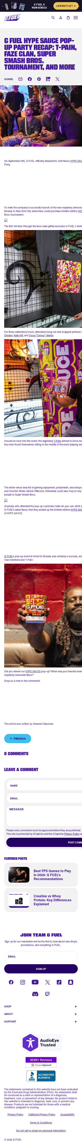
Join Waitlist (66, 5)
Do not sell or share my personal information (41, 1130)
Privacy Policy (71, 833)
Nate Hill (18, 335)
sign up (41, 968)
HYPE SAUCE (33, 671)
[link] (41, 875)
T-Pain (57, 440)
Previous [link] (19, 738)
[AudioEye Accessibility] (41, 1043)
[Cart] (68, 18)
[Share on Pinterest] (39, 79)
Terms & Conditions (41, 1122)
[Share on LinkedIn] (48, 79)
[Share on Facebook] (30, 79)
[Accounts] (60, 18)
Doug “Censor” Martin (41, 335)
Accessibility (67, 1114)
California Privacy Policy (41, 1114)
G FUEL (8, 556)
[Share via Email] (20, 79)
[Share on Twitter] (57, 79)
